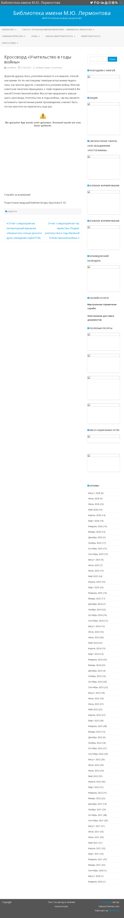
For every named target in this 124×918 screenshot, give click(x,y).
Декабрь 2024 (95, 604)
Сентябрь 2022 (96, 753)
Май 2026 (93, 509)
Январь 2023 (94, 731)
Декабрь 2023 (95, 670)
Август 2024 (94, 626)
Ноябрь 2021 (94, 809)
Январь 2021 (94, 864)
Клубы (34, 36)
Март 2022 (93, 787)
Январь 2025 (94, 598)
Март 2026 (93, 520)
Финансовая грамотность (59, 36)
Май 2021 (93, 842)
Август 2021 (94, 826)
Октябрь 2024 (95, 615)
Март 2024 (93, 654)
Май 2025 (93, 576)
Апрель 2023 (94, 715)
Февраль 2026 (95, 526)
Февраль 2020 (95, 881)
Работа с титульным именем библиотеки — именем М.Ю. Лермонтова (57, 29)
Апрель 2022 (94, 781)
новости (12, 211)
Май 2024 (93, 642)
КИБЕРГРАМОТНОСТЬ (90, 36)
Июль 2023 (93, 698)
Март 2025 (93, 587)
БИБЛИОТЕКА (8, 29)
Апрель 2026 (94, 515)
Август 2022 (94, 759)
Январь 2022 (94, 798)
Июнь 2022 (93, 770)
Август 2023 (94, 692)
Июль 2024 (93, 631)
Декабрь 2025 (95, 537)
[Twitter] (91, 2)
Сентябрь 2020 (96, 870)
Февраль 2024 (95, 659)
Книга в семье (9, 43)
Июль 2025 (93, 565)
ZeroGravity (106, 902)
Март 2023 (93, 720)
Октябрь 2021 (95, 815)
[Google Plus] (98, 2)
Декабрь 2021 (95, 803)
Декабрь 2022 (95, 737)
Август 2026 (94, 493)
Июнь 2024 (93, 637)
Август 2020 (94, 876)
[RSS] (116, 2)
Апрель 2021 (94, 848)
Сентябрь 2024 (96, 620)
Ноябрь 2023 (94, 676)
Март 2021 (93, 853)
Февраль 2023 (95, 726)
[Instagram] (109, 2)
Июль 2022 (93, 765)
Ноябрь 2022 (94, 742)
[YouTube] (106, 2)
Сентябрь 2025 (96, 554)
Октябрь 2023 (95, 681)
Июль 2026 (93, 498)
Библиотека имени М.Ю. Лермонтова (62, 12)
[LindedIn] (102, 2)
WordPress (113, 910)
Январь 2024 (94, 665)
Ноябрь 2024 (94, 609)
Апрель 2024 (94, 648)
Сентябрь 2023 (96, 687)
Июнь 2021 (93, 837)
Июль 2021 (93, 831)
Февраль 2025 (95, 593)
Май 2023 (93, 709)
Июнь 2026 (93, 504)
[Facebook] (95, 2)
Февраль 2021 (95, 859)
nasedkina (11, 67)
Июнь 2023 (93, 704)
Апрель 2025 (94, 581)
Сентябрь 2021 (96, 820)
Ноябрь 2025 (94, 542)
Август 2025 (94, 559)
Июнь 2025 (93, 570)
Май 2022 (93, 776)
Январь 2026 (94, 531)
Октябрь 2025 (95, 548)
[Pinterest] (113, 2)
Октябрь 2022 (95, 748)
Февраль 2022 (95, 792)
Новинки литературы (12, 36)
